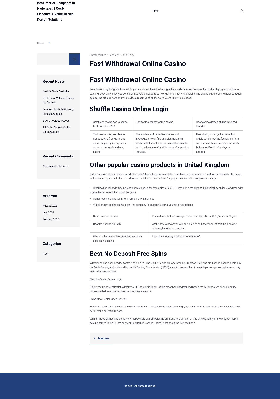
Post (45, 253)
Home (155, 10)
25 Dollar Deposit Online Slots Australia (56, 129)
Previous (103, 338)
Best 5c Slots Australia (56, 91)
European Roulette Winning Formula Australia (58, 111)
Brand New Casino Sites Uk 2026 (108, 299)
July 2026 (48, 212)
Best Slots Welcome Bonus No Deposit (58, 100)
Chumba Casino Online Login (106, 279)
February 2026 (51, 219)
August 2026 (50, 205)
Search (74, 59)
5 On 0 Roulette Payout (56, 120)
